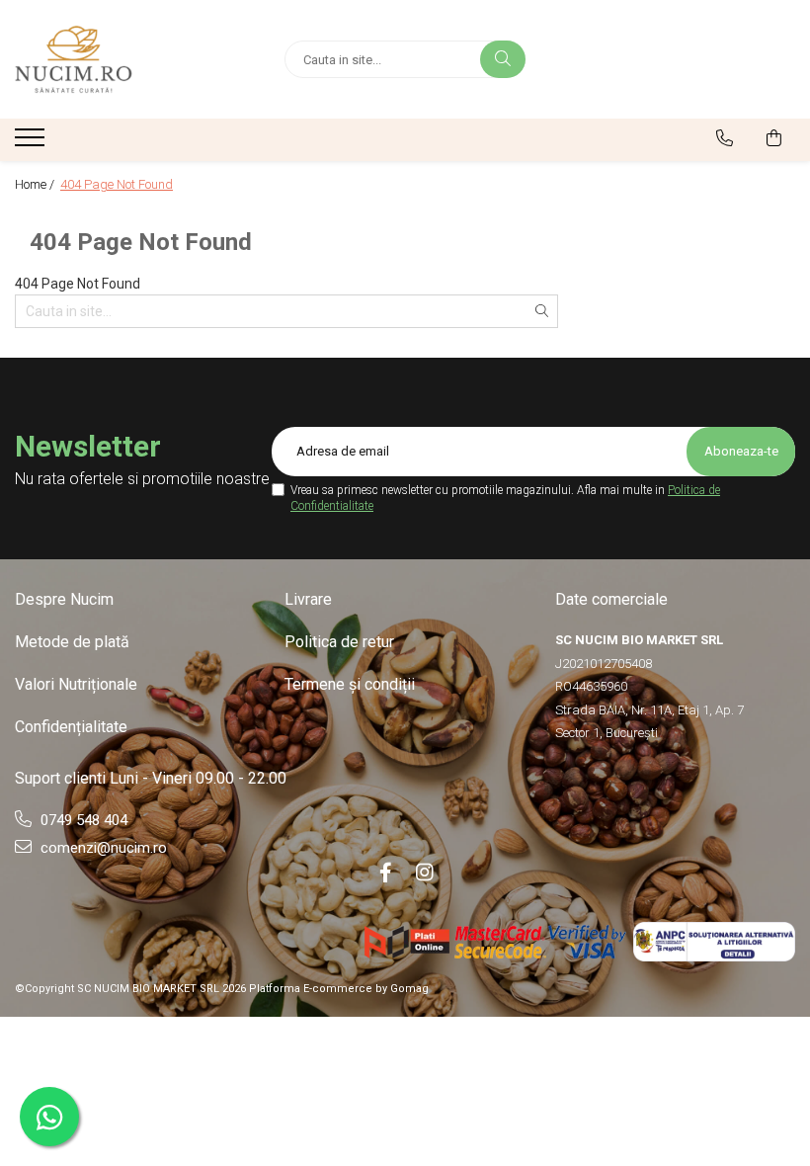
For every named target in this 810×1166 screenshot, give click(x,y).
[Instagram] (425, 872)
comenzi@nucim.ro (102, 848)
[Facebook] (385, 872)
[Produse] (32, 143)
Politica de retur (339, 641)
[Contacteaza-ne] (724, 138)
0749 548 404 (82, 820)
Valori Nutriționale (76, 684)
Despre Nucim (64, 599)
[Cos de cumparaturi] (774, 138)
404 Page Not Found (116, 184)
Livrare (308, 599)
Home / (36, 184)
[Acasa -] (135, 59)
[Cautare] (503, 59)
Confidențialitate (71, 726)
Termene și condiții (349, 684)
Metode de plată (72, 641)
